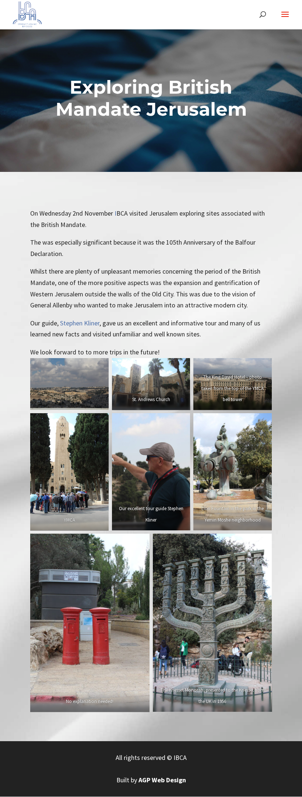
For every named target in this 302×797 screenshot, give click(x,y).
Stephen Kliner (79, 323)
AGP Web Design (162, 780)
